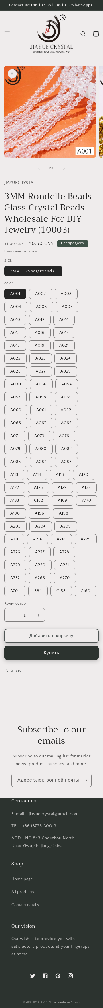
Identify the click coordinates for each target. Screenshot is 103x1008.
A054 (66, 384)
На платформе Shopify (66, 1002)
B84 (38, 591)
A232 (15, 578)
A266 (40, 578)
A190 (15, 513)
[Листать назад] (39, 168)
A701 (14, 591)
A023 (40, 358)
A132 (86, 487)
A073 (39, 436)
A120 (83, 474)
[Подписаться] (85, 780)
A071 (14, 436)
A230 (40, 565)
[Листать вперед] (64, 168)
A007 (67, 307)
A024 (65, 358)
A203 (15, 526)
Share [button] (16, 670)
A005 (41, 307)
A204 (40, 526)
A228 (64, 552)
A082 (66, 449)
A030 (15, 384)
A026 (15, 371)
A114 (37, 474)
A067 (41, 423)
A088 (66, 462)
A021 (64, 345)
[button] (7, 34)
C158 (61, 591)
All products (22, 892)
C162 (38, 500)
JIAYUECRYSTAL (42, 1002)
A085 (15, 462)
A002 (40, 294)
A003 (66, 294)
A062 (66, 410)
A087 (41, 462)
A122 (14, 487)
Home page (22, 879)
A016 (40, 332)
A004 (15, 307)
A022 (15, 358)
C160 (85, 591)
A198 (63, 513)
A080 (41, 449)
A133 (14, 500)
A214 (37, 539)
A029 (65, 371)
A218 (61, 539)
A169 (62, 500)
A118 (60, 474)
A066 (15, 423)
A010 (15, 319)
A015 (15, 332)
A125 (38, 487)
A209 (65, 526)
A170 (86, 500)
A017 (63, 332)
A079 (15, 449)
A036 (41, 384)
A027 (41, 371)
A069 (66, 423)
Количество (15, 604)
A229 (15, 565)
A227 (40, 552)
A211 (14, 539)
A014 (64, 319)
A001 (15, 294)
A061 (41, 410)
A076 (64, 436)
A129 (62, 487)
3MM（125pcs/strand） (33, 271)
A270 (65, 578)
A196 (39, 513)
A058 (40, 397)
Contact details (25, 905)
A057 (15, 397)
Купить (51, 652)
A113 (14, 474)
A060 (15, 410)
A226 (15, 552)
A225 (86, 539)
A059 (66, 397)
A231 (64, 565)
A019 (40, 345)
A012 (40, 319)
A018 (15, 345)
